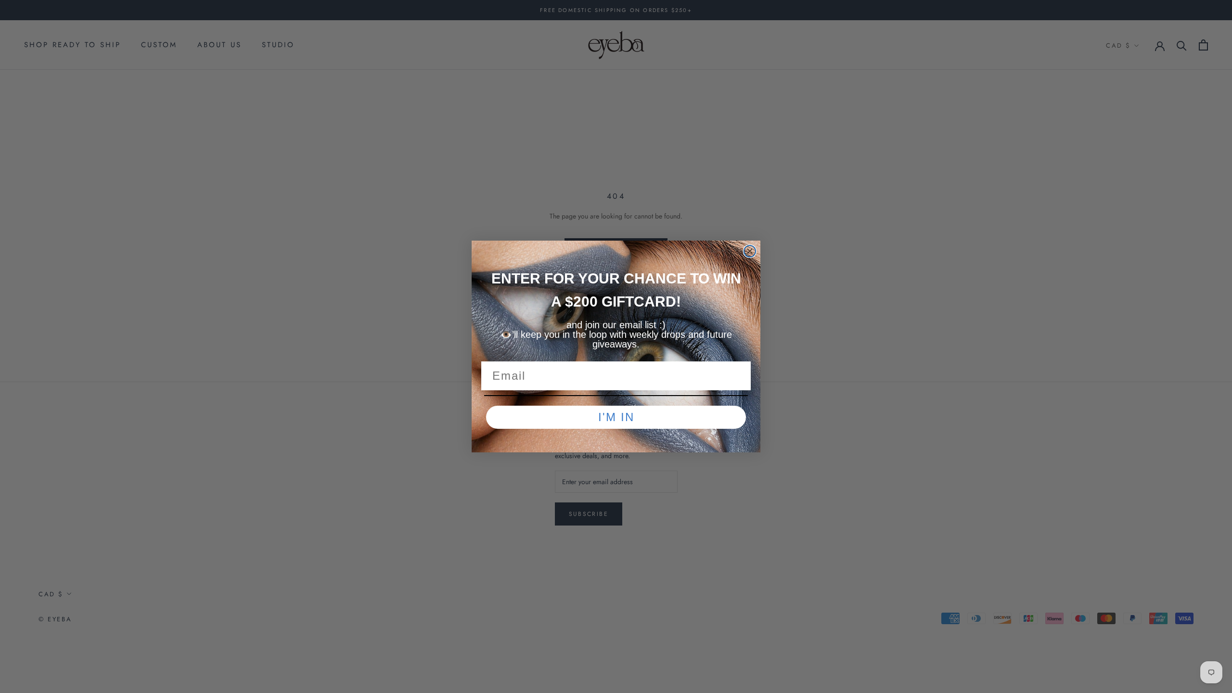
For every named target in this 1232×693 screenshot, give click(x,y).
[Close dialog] (750, 251)
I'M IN (616, 417)
